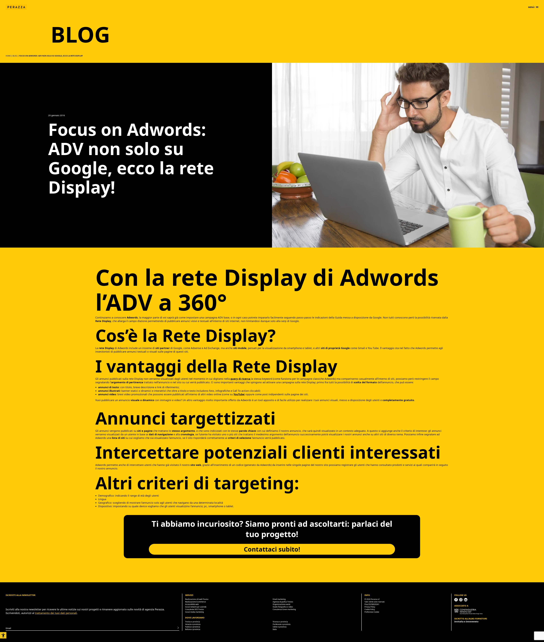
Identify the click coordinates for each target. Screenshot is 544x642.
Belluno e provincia (192, 629)
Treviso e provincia (192, 621)
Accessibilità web (192, 604)
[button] (3, 635)
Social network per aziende (195, 607)
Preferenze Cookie (372, 612)
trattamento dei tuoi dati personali (56, 613)
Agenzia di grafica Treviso (283, 602)
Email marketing (279, 599)
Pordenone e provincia (281, 624)
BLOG (15, 56)
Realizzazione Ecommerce (195, 602)
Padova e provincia (192, 627)
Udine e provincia (279, 627)
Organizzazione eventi (281, 604)
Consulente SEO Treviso (194, 609)
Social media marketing (194, 612)
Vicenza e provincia (280, 621)
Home (8, 56)
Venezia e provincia (192, 624)
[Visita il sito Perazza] (16, 5)
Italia (275, 629)
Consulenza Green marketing (284, 609)
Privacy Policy (370, 607)
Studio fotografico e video (283, 607)
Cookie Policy (370, 609)
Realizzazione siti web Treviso (196, 599)
